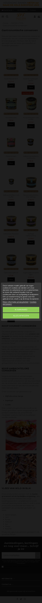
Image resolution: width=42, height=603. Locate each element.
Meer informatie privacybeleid (15, 302)
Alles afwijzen (21, 316)
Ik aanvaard (21, 310)
